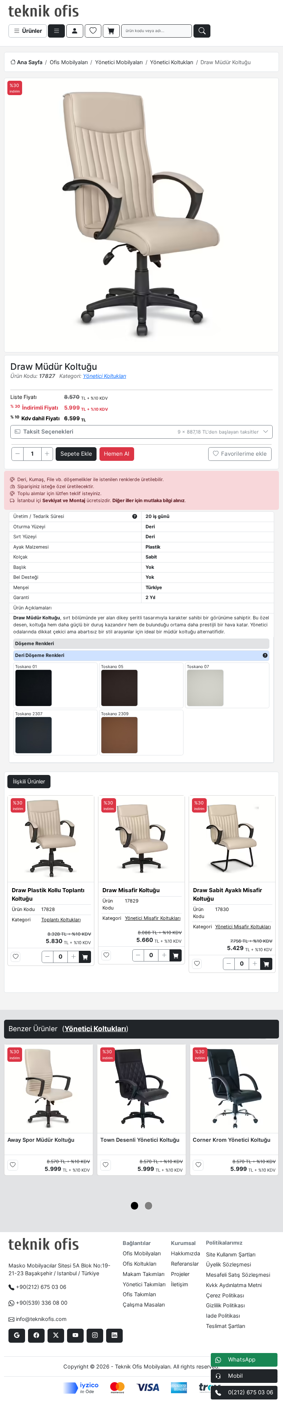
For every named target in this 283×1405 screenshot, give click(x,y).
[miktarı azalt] (17, 453)
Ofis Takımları (139, 1294)
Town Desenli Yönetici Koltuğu (139, 1140)
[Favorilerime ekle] (16, 957)
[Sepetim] (111, 31)
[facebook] (36, 1336)
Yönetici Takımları (144, 1284)
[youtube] (75, 1336)
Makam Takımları (143, 1274)
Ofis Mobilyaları (69, 62)
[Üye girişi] (74, 31)
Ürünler (31, 30)
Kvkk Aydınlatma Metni (234, 1285)
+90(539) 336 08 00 (41, 1303)
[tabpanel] (141, 892)
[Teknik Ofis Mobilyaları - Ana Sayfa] (43, 11)
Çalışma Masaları (144, 1304)
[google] (16, 1336)
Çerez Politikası (225, 1295)
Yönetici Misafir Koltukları (153, 918)
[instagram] (95, 1336)
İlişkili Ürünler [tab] (29, 781)
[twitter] (56, 1336)
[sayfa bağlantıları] (56, 31)
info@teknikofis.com (41, 1319)
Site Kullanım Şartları (230, 1254)
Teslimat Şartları (225, 1326)
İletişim (179, 1284)
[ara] (201, 31)
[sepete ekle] (85, 957)
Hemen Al (116, 453)
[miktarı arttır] (47, 453)
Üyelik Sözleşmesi (228, 1264)
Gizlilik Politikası (225, 1305)
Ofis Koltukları (139, 1263)
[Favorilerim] (93, 31)
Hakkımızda (185, 1253)
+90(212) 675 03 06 (41, 1287)
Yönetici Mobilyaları (119, 62)
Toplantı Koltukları (61, 919)
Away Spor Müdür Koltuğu (40, 1140)
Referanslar (185, 1263)
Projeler (180, 1274)
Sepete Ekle (76, 453)
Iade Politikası (223, 1315)
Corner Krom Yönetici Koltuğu (231, 1140)
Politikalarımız (224, 1242)
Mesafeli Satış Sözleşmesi (238, 1275)
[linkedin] (114, 1336)
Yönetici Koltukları (171, 62)
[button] (134, 1205)
